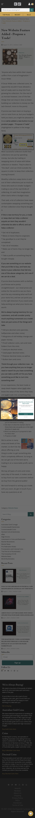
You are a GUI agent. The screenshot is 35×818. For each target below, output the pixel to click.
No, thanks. (26, 416)
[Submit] (32, 10)
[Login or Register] (29, 3)
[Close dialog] (33, 400)
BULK (29, 15)
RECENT (17, 15)
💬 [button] (30, 813)
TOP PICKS (6, 15)
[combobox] (17, 10)
